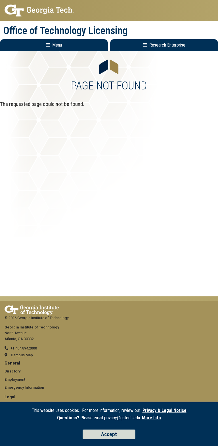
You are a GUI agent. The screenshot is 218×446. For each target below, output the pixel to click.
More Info (151, 417)
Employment (15, 379)
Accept (109, 434)
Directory (12, 371)
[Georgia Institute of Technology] (109, 10)
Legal (10, 397)
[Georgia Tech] (32, 308)
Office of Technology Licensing (65, 31)
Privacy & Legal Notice (164, 410)
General (12, 363)
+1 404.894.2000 (24, 348)
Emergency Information (24, 387)
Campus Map (22, 355)
